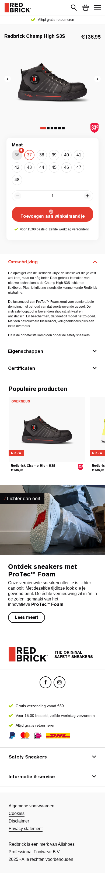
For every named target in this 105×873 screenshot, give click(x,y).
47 (78, 167)
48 (17, 179)
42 (17, 167)
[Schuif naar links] (97, 79)
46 (66, 167)
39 (54, 155)
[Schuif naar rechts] (7, 79)
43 (29, 167)
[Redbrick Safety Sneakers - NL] (17, 7)
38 (41, 155)
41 (78, 155)
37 (29, 155)
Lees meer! (26, 617)
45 (54, 167)
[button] (74, 7)
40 (66, 155)
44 (41, 167)
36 (17, 155)
